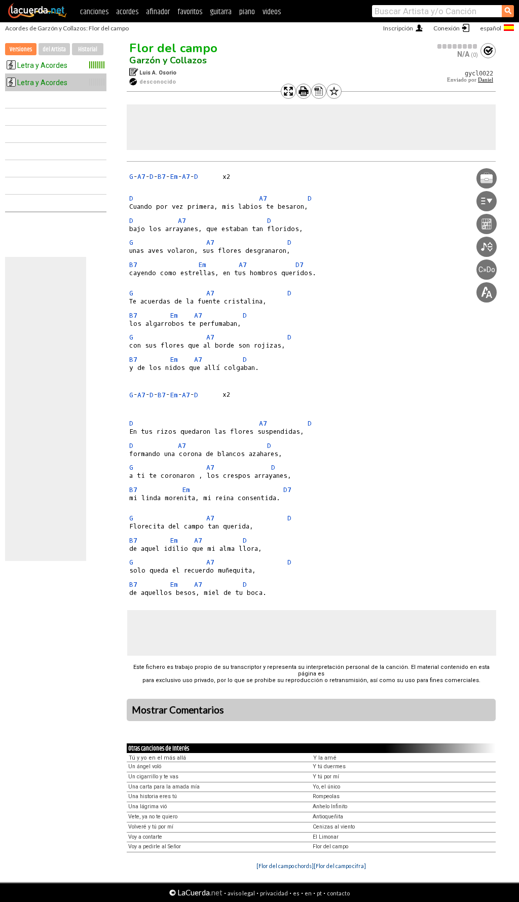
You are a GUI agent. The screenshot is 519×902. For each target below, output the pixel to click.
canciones (94, 12)
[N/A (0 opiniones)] (457, 46)
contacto (338, 893)
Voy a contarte (145, 837)
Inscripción (398, 28)
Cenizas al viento (334, 826)
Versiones (21, 49)
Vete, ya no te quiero (152, 816)
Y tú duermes (329, 766)
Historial (87, 49)
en (308, 893)
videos (272, 12)
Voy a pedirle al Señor (154, 846)
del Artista (54, 49)
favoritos (189, 12)
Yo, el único (326, 786)
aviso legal (241, 893)
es (296, 893)
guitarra (221, 12)
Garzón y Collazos (168, 60)
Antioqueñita (328, 816)
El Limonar (326, 837)
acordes (127, 12)
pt (319, 893)
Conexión (446, 28)
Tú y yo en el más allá (157, 758)
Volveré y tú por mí (150, 826)
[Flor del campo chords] (285, 865)
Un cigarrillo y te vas (153, 776)
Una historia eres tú (152, 796)
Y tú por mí (326, 776)
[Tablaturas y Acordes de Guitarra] (37, 16)
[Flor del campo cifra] (340, 865)
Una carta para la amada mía (164, 786)
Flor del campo (173, 48)
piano (247, 12)
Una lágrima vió (147, 806)
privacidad (274, 893)
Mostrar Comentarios (178, 710)
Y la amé (325, 758)
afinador (158, 12)
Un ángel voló (144, 766)
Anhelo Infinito (330, 806)
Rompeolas (326, 796)
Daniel (485, 80)
